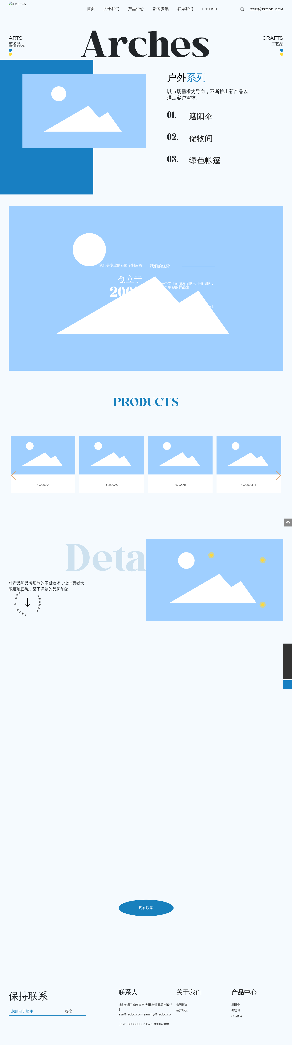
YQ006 (112, 484)
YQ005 (180, 484)
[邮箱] (287, 656)
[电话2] (287, 648)
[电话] (287, 665)
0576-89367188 (157, 1024)
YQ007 (43, 484)
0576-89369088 (131, 1024)
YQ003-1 (249, 484)
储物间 (201, 139)
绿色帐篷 (205, 161)
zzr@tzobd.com (131, 1014)
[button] (13, 475)
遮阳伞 (201, 117)
